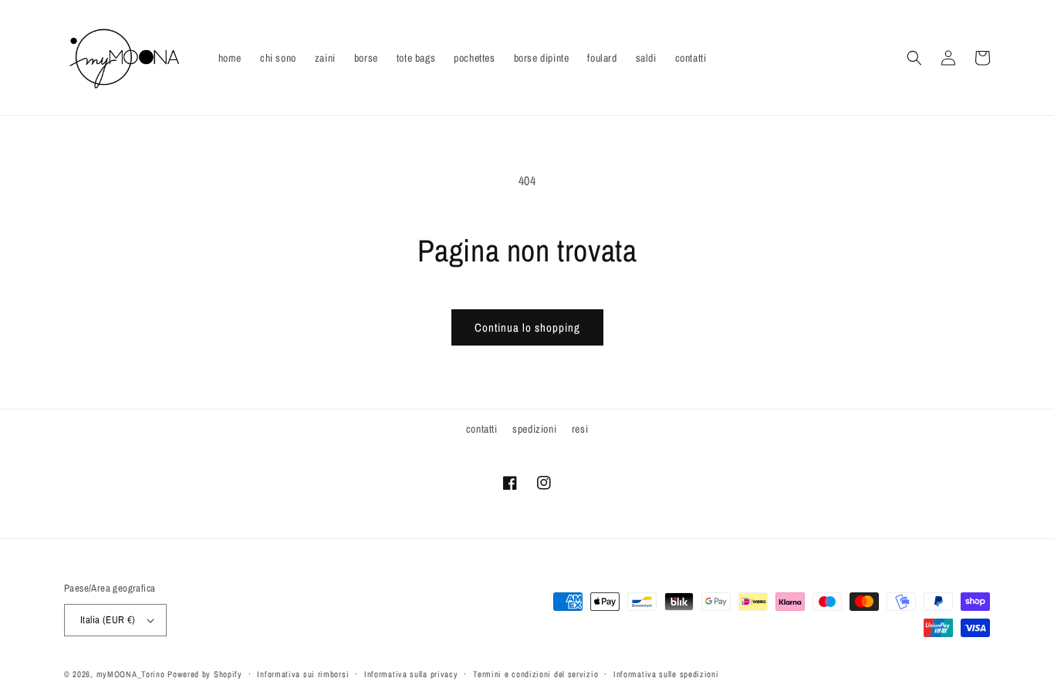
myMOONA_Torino (130, 674)
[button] (914, 58)
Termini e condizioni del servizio (535, 674)
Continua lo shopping (527, 327)
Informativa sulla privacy (411, 674)
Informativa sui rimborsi (303, 674)
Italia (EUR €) (108, 619)
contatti (482, 429)
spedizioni (534, 429)
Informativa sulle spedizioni (666, 674)
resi (580, 429)
